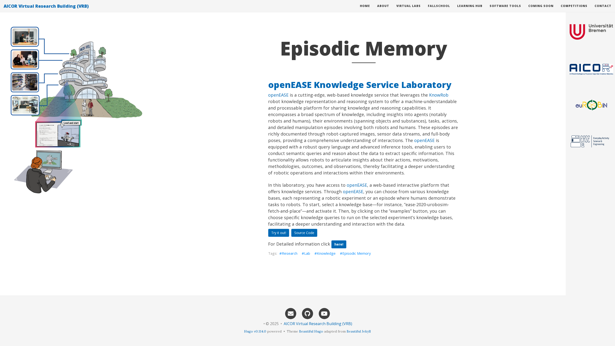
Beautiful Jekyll (359, 331)
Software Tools (505, 6)
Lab (307, 253)
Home (365, 6)
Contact (603, 6)
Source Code (304, 232)
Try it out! (278, 232)
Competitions (574, 6)
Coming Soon (541, 6)
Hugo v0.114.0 (255, 331)
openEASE (278, 95)
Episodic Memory (356, 253)
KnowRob (439, 95)
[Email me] (290, 313)
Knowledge (326, 253)
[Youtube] (324, 313)
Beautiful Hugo (311, 331)
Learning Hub (469, 6)
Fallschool (439, 6)
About (383, 6)
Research (289, 253)
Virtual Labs (408, 6)
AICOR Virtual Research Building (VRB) (46, 6)
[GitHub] (307, 313)
